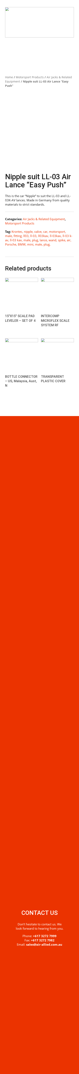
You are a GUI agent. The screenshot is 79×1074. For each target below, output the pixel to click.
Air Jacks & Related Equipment (44, 219)
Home (9, 77)
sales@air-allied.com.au (44, 944)
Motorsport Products (30, 77)
